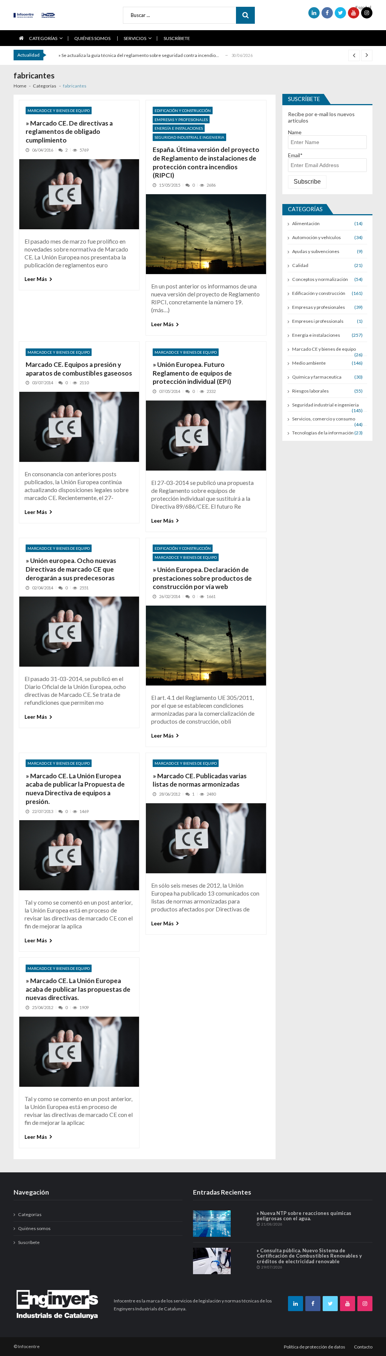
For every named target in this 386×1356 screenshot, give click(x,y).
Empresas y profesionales (181, 119)
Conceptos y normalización (320, 279)
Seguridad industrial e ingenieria (189, 137)
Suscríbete (177, 38)
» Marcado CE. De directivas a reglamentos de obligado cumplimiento (69, 131)
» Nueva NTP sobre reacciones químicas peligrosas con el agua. (304, 1215)
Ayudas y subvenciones (315, 251)
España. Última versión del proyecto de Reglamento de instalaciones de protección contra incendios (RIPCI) (206, 162)
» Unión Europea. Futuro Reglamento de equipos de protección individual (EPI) (192, 373)
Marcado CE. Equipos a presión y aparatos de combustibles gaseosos (79, 368)
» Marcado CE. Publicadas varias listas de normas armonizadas (200, 780)
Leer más (36, 279)
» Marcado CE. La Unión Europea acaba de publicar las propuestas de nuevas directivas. (78, 989)
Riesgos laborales (310, 391)
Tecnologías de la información (323, 433)
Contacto (363, 1347)
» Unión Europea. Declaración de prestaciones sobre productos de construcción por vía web (202, 578)
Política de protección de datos (314, 1347)
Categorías (43, 38)
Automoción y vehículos (316, 237)
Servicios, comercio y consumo (323, 419)
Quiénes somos (92, 38)
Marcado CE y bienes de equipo (59, 110)
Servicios (135, 38)
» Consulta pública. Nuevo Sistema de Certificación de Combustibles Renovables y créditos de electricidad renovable (309, 1256)
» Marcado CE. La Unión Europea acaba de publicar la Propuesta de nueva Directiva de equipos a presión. (75, 788)
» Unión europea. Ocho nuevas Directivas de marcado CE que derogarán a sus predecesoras (71, 569)
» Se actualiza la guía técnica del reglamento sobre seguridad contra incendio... (138, 55)
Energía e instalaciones (179, 128)
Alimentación (306, 223)
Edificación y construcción (183, 110)
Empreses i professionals (317, 321)
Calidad (300, 265)
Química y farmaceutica (317, 377)
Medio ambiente (309, 363)
